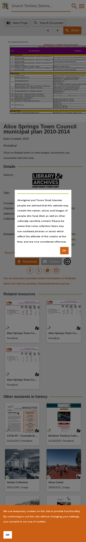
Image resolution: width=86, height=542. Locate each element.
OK (64, 251)
